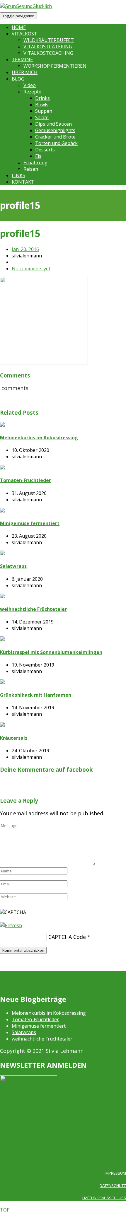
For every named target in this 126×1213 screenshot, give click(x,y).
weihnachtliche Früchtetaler (42, 1039)
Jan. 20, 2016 (25, 249)
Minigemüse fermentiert (39, 1026)
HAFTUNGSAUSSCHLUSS (104, 1197)
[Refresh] (11, 925)
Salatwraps (24, 1032)
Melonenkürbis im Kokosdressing (49, 1013)
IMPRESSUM (115, 1173)
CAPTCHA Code (67, 936)
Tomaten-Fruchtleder (35, 1019)
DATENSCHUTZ (113, 1185)
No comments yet (31, 268)
